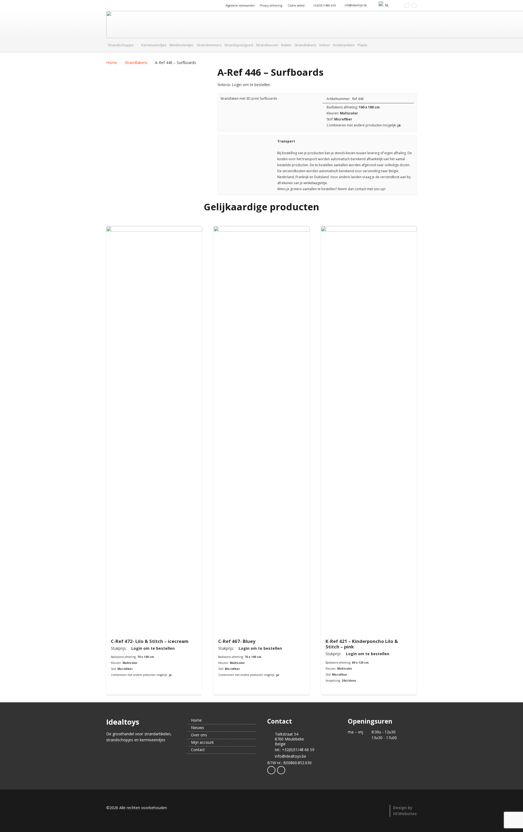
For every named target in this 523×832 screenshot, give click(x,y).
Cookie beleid (296, 5)
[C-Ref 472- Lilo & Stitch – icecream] (154, 430)
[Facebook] (407, 5)
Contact (197, 749)
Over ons (198, 734)
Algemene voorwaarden (240, 5)
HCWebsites (405, 813)
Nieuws (197, 727)
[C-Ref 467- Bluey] (261, 430)
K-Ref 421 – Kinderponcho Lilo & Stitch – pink (362, 644)
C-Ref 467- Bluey (237, 641)
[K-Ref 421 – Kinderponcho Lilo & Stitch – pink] (369, 430)
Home (111, 62)
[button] (391, 5)
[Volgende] (429, 460)
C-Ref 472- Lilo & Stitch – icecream (149, 641)
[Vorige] (94, 460)
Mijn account (202, 742)
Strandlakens (136, 62)
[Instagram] (414, 5)
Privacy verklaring (271, 5)
